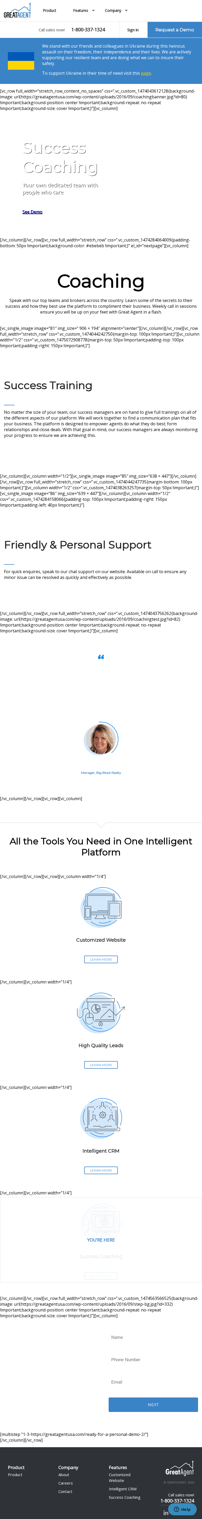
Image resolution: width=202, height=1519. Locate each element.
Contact (65, 1491)
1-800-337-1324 (88, 29)
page (146, 73)
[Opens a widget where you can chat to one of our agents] (182, 1509)
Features (80, 10)
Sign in (133, 29)
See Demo (32, 212)
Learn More (101, 959)
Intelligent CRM (123, 1488)
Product (49, 10)
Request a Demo (174, 29)
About (63, 1474)
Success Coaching (124, 1497)
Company (113, 10)
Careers (65, 1483)
